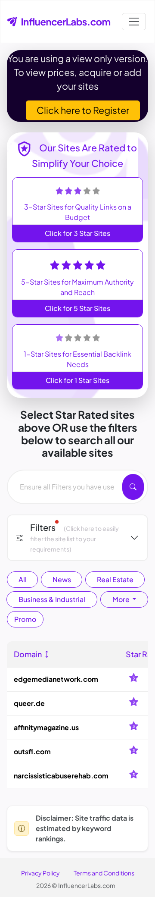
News (62, 579)
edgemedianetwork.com (56, 679)
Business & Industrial (52, 599)
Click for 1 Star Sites (77, 380)
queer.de (29, 703)
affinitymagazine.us (46, 727)
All (23, 579)
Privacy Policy (40, 873)
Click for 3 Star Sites (77, 233)
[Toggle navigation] (134, 21)
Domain (28, 654)
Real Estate (115, 579)
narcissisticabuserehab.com (61, 775)
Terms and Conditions (104, 873)
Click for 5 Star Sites (77, 308)
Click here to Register (83, 110)
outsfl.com (32, 751)
